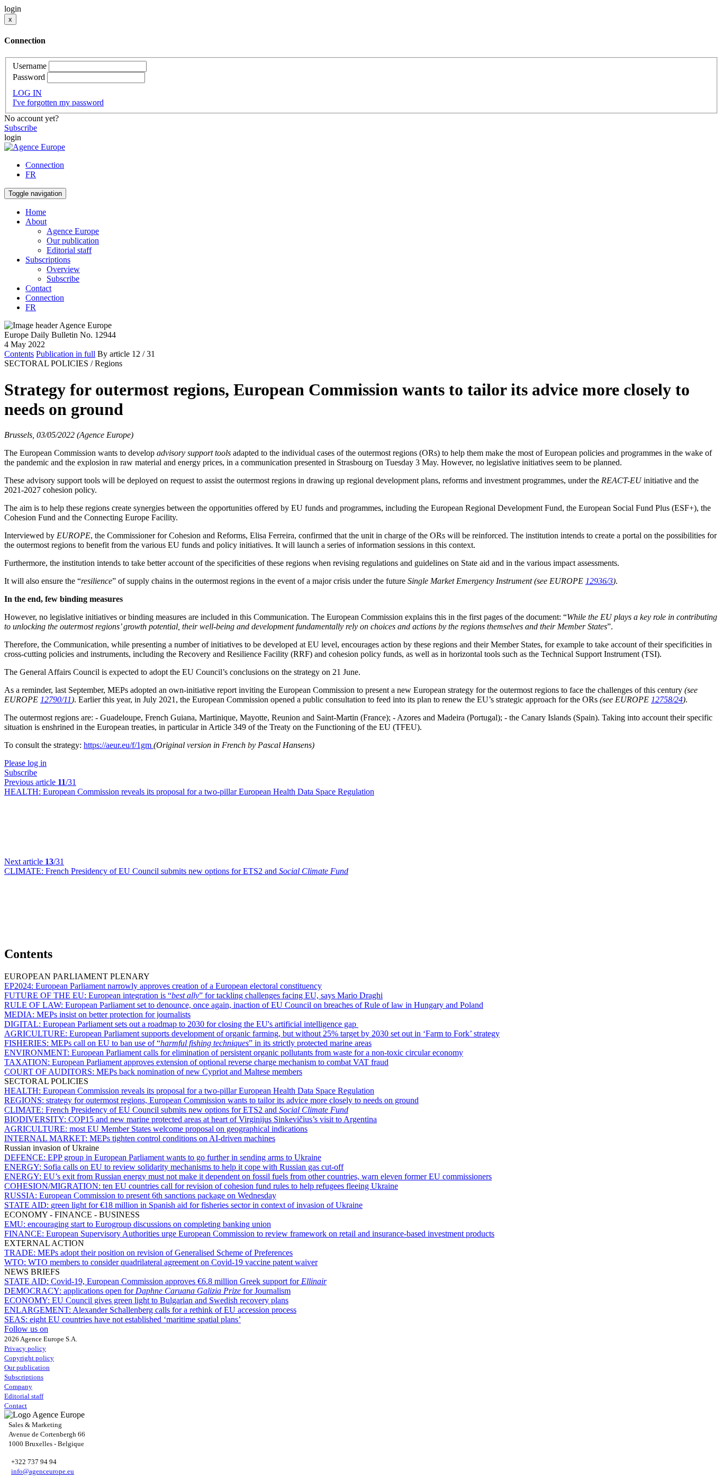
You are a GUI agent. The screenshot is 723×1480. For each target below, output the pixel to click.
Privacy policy (25, 1348)
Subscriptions (23, 1377)
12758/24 (667, 699)
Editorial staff (69, 250)
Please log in (25, 763)
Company (18, 1387)
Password (29, 77)
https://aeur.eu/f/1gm (118, 745)
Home (35, 211)
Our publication (73, 240)
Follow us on (26, 1328)
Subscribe (20, 127)
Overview (63, 269)
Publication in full (65, 353)
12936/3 (599, 580)
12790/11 (55, 699)
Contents (19, 353)
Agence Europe (73, 231)
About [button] (36, 221)
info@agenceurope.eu (42, 1471)
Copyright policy (29, 1358)
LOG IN (27, 92)
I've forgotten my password (58, 102)
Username (30, 65)
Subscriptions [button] (47, 259)
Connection (44, 164)
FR (30, 174)
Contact (38, 288)
